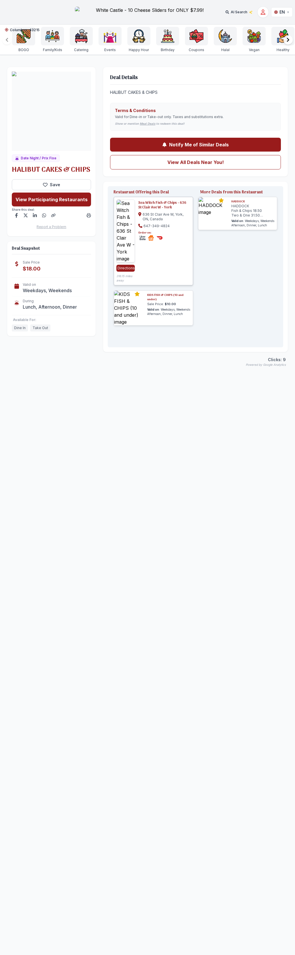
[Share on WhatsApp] (44, 215)
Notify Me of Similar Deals (199, 145)
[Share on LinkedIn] (34, 215)
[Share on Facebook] (16, 215)
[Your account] (263, 12)
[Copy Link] (53, 215)
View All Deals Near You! (195, 162)
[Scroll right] (288, 39)
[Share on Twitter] (25, 215)
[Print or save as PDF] (88, 215)
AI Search (239, 12)
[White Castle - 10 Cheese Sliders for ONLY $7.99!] (147, 12)
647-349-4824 (156, 226)
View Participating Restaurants (52, 199)
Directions (126, 268)
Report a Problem (51, 227)
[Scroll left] (7, 39)
